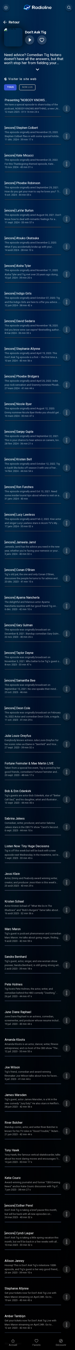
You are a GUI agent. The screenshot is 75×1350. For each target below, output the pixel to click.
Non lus (27, 87)
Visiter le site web (22, 79)
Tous (10, 87)
